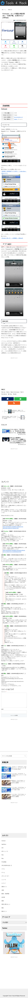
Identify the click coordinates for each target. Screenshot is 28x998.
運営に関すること (6, 904)
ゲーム (3, 872)
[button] (25, 756)
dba (8, 392)
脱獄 (4, 389)
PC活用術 (4, 862)
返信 (9, 488)
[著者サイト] (7, 399)
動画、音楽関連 (5, 893)
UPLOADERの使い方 (7, 865)
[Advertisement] (14, 87)
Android (3, 840)
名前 (2, 709)
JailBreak (5, 394)
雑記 (3, 907)
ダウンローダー (5, 876)
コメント (3, 691)
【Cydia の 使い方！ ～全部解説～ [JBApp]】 (12, 238)
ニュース (4, 879)
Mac (3, 854)
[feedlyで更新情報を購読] (20, 399)
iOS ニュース (5, 851)
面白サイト (4, 911)
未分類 (3, 897)
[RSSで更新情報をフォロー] (14, 403)
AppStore (4, 844)
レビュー (4, 883)
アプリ (3, 869)
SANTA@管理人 (9, 518)
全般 (3, 890)
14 (15, 20)
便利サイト (4, 886)
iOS (22, 392)
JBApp (10, 394)
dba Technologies (15, 392)
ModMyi (15, 119)
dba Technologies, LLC (18, 117)
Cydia (4, 392)
